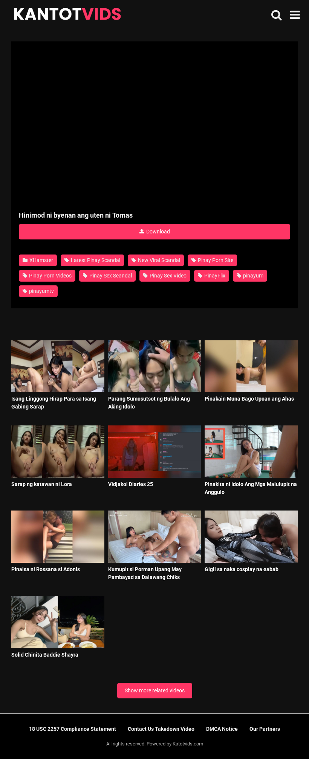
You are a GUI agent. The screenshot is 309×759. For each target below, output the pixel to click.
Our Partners (264, 729)
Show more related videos (155, 690)
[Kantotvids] (67, 15)
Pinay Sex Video (167, 276)
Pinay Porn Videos (50, 276)
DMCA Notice (222, 729)
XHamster (40, 260)
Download (157, 232)
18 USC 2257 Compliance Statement (72, 729)
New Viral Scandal (158, 260)
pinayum (252, 276)
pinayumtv (41, 291)
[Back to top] (284, 736)
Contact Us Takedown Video (161, 729)
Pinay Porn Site (215, 260)
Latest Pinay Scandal (95, 260)
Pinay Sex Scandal (110, 276)
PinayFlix (214, 276)
